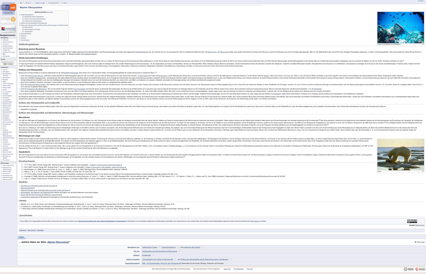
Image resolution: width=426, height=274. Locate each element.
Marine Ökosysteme (58, 242)
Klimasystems (212, 52)
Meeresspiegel (7, 124)
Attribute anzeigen (7, 179)
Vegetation (5, 150)
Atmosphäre (6, 71)
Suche (3, 59)
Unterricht (5, 146)
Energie (5, 89)
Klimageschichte (7, 105)
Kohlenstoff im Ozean (149, 247)
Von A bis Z (6, 44)
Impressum (250, 269)
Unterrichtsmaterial (132, 263)
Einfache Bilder (7, 87)
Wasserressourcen (8, 154)
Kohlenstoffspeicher (142, 52)
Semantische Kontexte (9, 52)
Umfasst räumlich (133, 259)
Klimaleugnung (6, 107)
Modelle (210, 91)
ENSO (256, 94)
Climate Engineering (8, 83)
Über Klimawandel (239, 269)
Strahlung (5, 140)
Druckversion (6, 173)
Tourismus (5, 142)
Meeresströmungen (8, 122)
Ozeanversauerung (169, 247)
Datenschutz (227, 269)
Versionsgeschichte (53, 3)
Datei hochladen (7, 171)
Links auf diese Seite (8, 165)
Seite (21, 3)
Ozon (4, 128)
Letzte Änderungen (8, 48)
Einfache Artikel (7, 85)
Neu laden (64, 3)
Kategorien (22, 230)
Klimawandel (74, 73)
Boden (4, 81)
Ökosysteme (225, 52)
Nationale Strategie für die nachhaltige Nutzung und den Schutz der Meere (44, 190)
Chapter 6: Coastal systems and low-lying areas (105, 165)
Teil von (137, 251)
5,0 (25, 173)
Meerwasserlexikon (27, 188)
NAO (251, 94)
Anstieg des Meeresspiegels (37, 84)
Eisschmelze (163, 76)
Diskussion (28, 3)
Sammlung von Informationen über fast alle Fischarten (38, 186)
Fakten (21, 237)
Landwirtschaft (7, 120)
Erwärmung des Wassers (35, 76)
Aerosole (5, 69)
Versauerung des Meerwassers (37, 89)
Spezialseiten (6, 56)
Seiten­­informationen (8, 177)
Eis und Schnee (7, 91)
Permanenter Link (7, 175)
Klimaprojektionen (7, 112)
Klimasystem (6, 114)
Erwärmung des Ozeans (191, 247)
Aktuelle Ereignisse (8, 46)
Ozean (4, 126)
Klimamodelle (6, 110)
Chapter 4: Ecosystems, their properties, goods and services (105, 167)
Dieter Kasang (254, 221)
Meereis (266, 76)
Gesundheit (6, 97)
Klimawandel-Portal (8, 42)
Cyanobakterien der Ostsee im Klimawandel (157, 259)
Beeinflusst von (134, 247)
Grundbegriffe (6, 100)
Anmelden (420, 1)
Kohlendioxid (6, 116)
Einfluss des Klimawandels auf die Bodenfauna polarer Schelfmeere (204, 259)
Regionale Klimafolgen (8, 138)
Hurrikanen (277, 94)
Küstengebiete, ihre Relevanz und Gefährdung (35, 192)
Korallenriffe (87, 54)
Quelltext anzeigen (40, 3)
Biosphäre (40, 230)
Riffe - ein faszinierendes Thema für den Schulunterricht (161, 263)
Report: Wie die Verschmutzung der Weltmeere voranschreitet (40, 195)
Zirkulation (38, 78)
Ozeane (21, 52)
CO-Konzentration (79, 89)
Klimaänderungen (7, 102)
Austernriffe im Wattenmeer (29, 197)
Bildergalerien (6, 77)
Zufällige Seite (6, 50)
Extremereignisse (7, 95)
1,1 (27, 164)
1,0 (25, 164)
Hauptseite (5, 40)
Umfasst (136, 255)
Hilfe (4, 54)
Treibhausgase (7, 144)
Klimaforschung (7, 103)
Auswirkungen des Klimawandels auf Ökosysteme (159, 251)
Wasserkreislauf (7, 152)
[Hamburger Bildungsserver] (8, 28)
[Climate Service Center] (8, 20)
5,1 (27, 173)
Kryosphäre (6, 118)
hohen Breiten (143, 76)
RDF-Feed (421, 242)
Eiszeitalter (6, 93)
